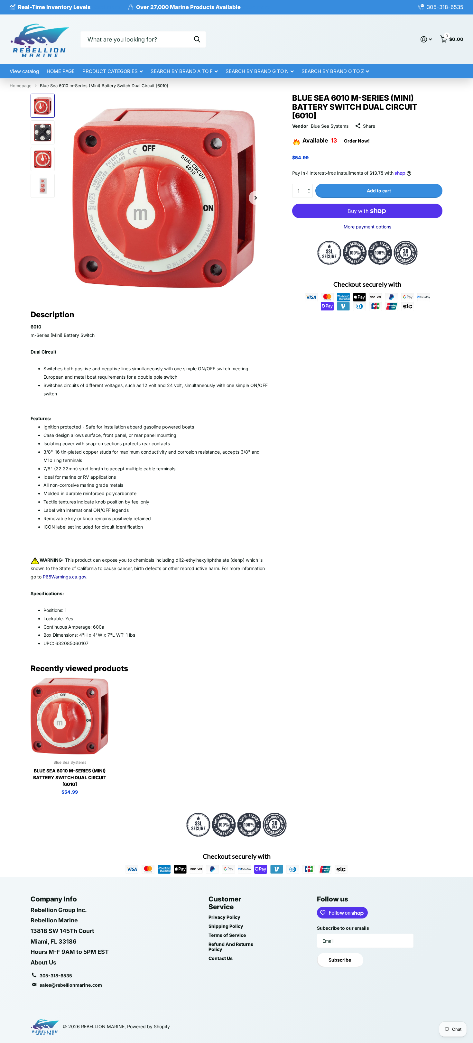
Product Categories (110, 71)
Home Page (61, 71)
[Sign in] (426, 39)
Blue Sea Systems (329, 126)
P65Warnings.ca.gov (64, 576)
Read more (106, 7)
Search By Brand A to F (182, 71)
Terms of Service (227, 935)
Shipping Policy (226, 926)
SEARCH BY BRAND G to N (257, 71)
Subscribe (340, 960)
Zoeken (197, 39)
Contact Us (221, 958)
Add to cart (379, 190)
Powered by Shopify (148, 1026)
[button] (310, 185)
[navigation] (43, 106)
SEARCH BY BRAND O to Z (332, 71)
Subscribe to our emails (343, 928)
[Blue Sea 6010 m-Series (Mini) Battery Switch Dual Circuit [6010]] (70, 716)
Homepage (21, 85)
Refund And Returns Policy (231, 946)
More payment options (367, 226)
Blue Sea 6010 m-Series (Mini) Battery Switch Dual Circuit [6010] (69, 777)
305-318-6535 (56, 975)
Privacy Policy (224, 917)
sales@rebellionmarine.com (71, 985)
